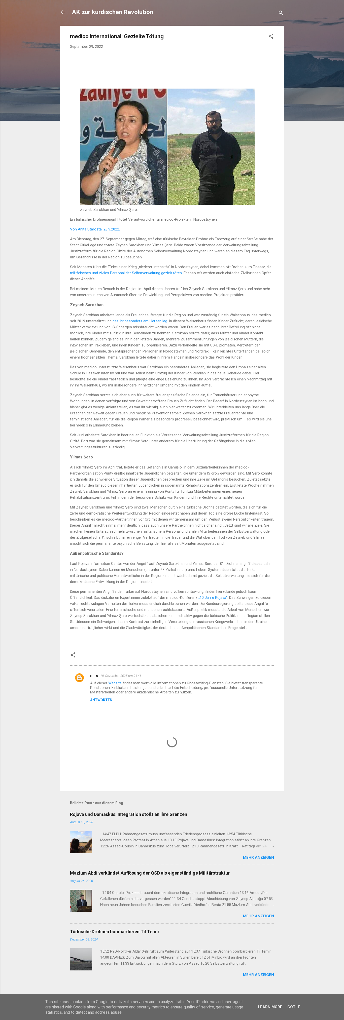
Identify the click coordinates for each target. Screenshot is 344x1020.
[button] (271, 37)
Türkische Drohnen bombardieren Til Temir (114, 931)
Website (115, 683)
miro (94, 675)
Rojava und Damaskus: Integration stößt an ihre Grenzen (128, 814)
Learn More (270, 1007)
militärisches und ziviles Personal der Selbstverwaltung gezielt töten (126, 273)
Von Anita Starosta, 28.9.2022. (95, 229)
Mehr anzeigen (258, 857)
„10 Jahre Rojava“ (212, 597)
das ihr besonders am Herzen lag (140, 321)
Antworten (101, 700)
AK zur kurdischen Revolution (112, 12)
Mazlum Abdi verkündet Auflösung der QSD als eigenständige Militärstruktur (150, 873)
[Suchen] (281, 13)
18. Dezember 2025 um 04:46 (120, 676)
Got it (293, 1007)
